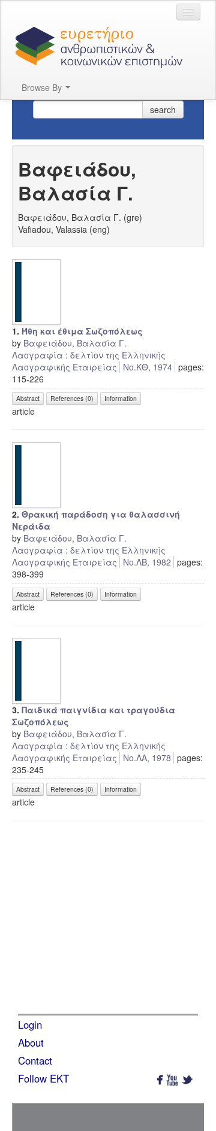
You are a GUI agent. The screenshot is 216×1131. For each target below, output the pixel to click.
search (163, 109)
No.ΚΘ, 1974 (147, 367)
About (31, 1042)
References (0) (72, 398)
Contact (35, 1060)
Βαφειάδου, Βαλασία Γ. (75, 343)
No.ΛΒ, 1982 (147, 562)
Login (30, 1024)
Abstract (28, 398)
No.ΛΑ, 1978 (147, 758)
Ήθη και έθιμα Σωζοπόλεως (82, 331)
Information (120, 398)
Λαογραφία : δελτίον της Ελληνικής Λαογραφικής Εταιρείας (89, 361)
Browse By (43, 87)
